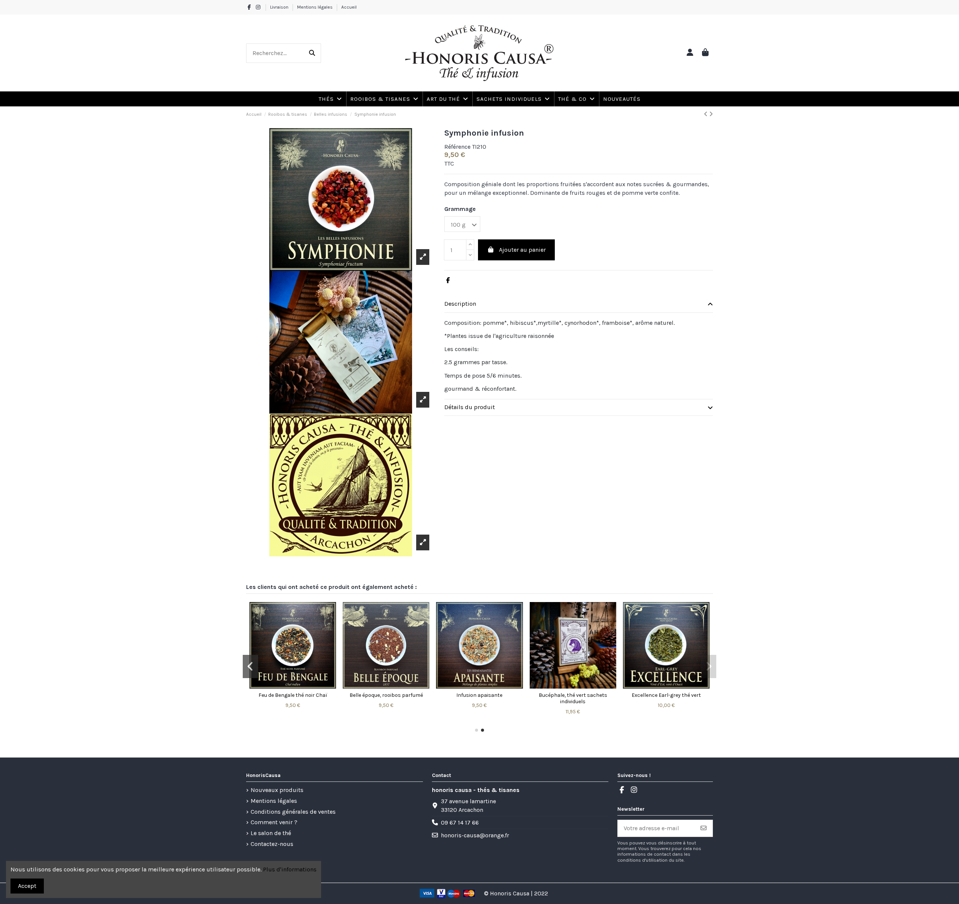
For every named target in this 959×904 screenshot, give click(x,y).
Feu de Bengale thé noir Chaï (292, 695)
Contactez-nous (272, 843)
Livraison (280, 7)
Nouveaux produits (277, 789)
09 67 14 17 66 (460, 822)
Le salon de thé (271, 833)
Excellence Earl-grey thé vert (666, 695)
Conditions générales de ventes (293, 811)
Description (460, 303)
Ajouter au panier (522, 249)
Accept (27, 885)
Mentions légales (315, 7)
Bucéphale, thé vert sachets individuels (573, 698)
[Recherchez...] (312, 53)
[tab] (578, 304)
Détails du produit (469, 407)
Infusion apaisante (479, 695)
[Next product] (711, 114)
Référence (457, 146)
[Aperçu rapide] (292, 686)
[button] (576, 98)
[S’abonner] (704, 828)
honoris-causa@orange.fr (475, 835)
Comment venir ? (274, 822)
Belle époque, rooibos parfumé (386, 695)
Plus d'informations (290, 869)
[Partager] (448, 280)
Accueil (349, 7)
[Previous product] (706, 114)
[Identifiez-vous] (690, 53)
